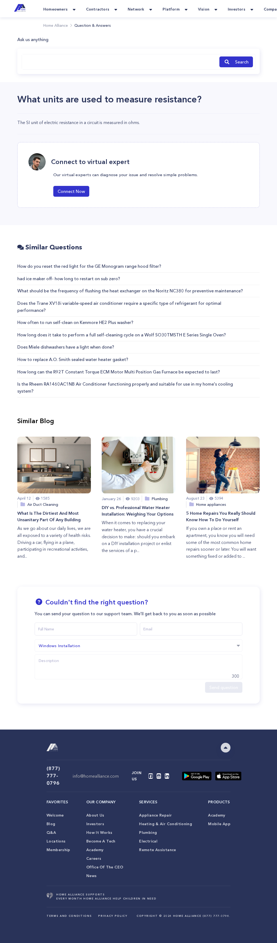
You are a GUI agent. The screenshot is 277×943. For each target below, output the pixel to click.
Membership (58, 849)
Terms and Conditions (69, 916)
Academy (95, 849)
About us (95, 815)
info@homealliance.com (96, 776)
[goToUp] (225, 748)
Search (242, 62)
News (91, 875)
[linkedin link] (167, 776)
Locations (56, 841)
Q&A (51, 832)
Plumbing (148, 832)
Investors (95, 823)
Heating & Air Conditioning (165, 823)
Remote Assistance (157, 849)
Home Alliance (55, 25)
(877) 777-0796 (53, 775)
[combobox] (119, 61)
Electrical (148, 841)
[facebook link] (151, 776)
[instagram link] (159, 776)
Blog (51, 823)
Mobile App (219, 823)
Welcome (55, 815)
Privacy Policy (112, 916)
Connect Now (71, 191)
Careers (93, 858)
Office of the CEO (104, 867)
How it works (99, 832)
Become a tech (101, 841)
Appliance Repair (155, 815)
